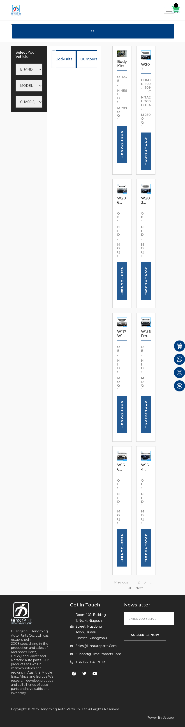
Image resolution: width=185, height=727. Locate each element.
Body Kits (64, 59)
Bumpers (88, 59)
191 (128, 588)
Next (139, 588)
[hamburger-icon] (169, 10)
